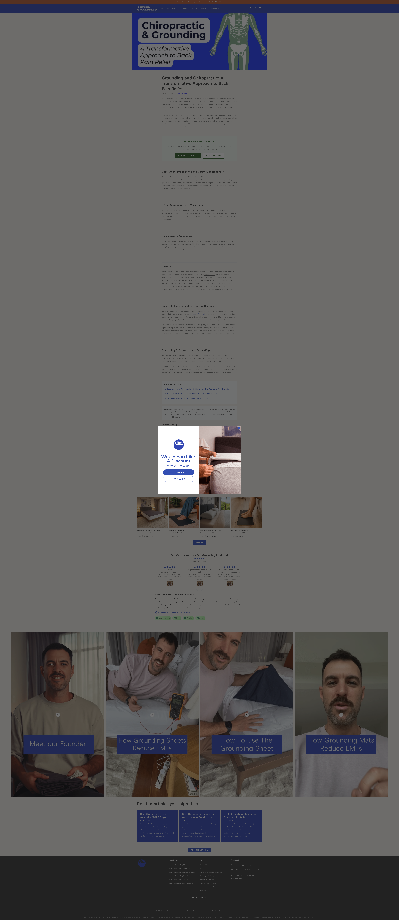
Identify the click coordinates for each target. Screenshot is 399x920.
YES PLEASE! (178, 472)
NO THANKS (179, 479)
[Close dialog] (239, 428)
